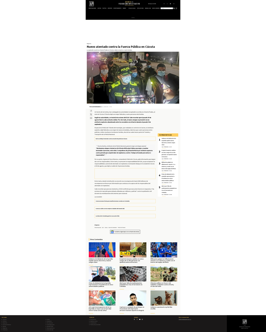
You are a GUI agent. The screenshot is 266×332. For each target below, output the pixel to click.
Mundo (4, 326)
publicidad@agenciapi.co (185, 319)
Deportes (5, 323)
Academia (49, 321)
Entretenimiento (7, 324)
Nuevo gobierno (51, 328)
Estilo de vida (50, 329)
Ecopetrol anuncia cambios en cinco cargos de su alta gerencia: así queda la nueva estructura (169, 154)
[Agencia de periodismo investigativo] (102, 4)
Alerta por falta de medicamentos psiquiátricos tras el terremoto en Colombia (169, 190)
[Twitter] (138, 319)
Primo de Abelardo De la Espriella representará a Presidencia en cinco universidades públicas (168, 178)
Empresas (5, 329)
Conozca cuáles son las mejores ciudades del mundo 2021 (110, 208)
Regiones (89, 43)
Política (5, 321)
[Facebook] (135, 319)
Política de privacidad (95, 324)
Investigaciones (50, 324)
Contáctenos (93, 323)
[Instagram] (143, 319)
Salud (48, 319)
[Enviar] (91, 118)
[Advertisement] (133, 32)
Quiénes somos (94, 321)
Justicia (4, 319)
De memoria (50, 323)
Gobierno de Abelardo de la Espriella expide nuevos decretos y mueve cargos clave (169, 143)
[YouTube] (140, 319)
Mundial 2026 (50, 326)
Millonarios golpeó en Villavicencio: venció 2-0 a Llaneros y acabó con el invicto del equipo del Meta (169, 166)
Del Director (93, 319)
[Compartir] (91, 111)
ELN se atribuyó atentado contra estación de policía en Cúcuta (111, 138)
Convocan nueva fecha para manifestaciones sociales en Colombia (112, 201)
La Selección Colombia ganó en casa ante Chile (107, 216)
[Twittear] (91, 115)
